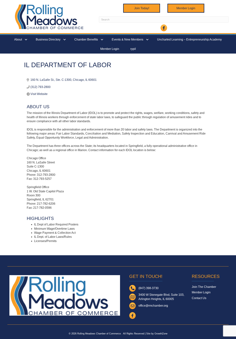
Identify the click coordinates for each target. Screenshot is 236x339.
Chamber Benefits (86, 39)
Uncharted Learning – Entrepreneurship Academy (189, 39)
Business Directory (48, 39)
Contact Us (199, 298)
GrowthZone (161, 333)
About (18, 39)
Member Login (109, 48)
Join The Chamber (204, 286)
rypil (133, 48)
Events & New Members (127, 39)
